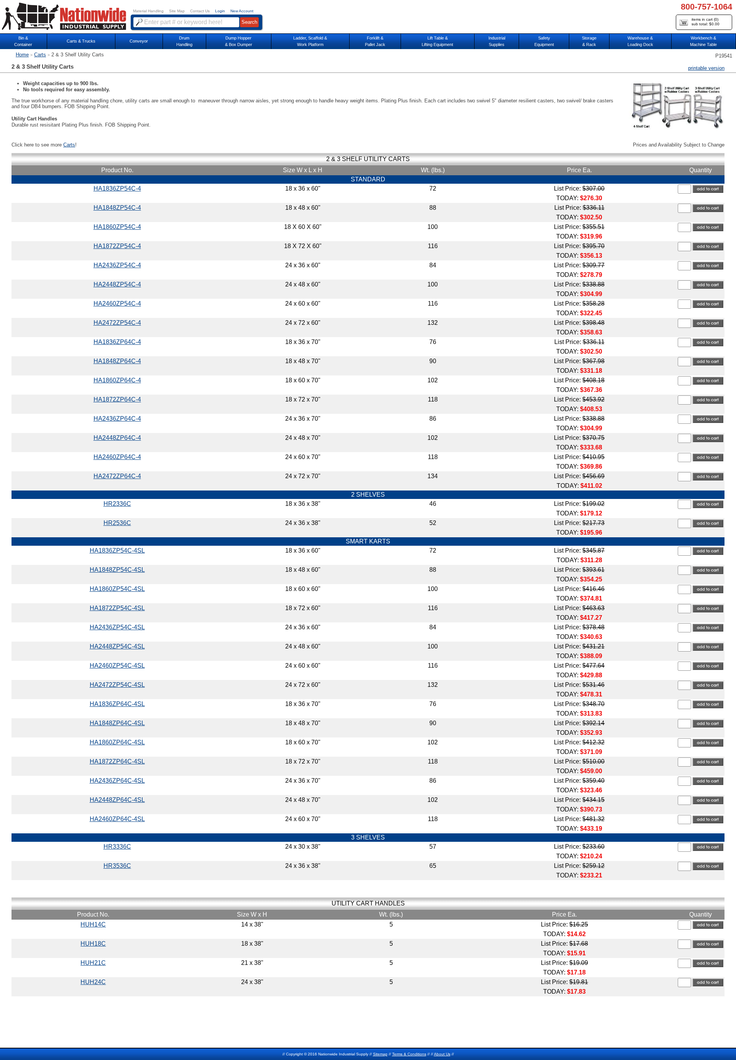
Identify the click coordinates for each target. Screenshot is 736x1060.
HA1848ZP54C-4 (117, 207)
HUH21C (93, 963)
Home (22, 55)
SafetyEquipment (544, 41)
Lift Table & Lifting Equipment (437, 41)
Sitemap (380, 1054)
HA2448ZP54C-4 (117, 284)
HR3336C (117, 846)
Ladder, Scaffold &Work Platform (310, 41)
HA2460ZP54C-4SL (117, 665)
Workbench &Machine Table (703, 41)
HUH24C (93, 982)
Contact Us (200, 11)
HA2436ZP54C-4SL (117, 627)
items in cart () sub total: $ (706, 21)
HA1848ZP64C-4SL (117, 723)
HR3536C (117, 865)
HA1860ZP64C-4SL (117, 742)
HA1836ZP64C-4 (117, 342)
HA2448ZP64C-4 (117, 438)
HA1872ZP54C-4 (117, 246)
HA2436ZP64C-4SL (117, 780)
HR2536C (117, 523)
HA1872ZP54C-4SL (117, 608)
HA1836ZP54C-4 (117, 188)
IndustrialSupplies (496, 41)
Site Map (177, 11)
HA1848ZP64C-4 (117, 361)
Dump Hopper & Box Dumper (238, 41)
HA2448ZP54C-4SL (117, 646)
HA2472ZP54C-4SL (117, 684)
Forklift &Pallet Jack (375, 41)
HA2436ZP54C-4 (117, 265)
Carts (40, 55)
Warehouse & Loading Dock (640, 41)
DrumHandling (184, 41)
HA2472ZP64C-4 (117, 476)
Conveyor (139, 41)
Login (220, 11)
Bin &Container (23, 41)
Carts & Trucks (81, 41)
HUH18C (93, 943)
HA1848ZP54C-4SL (117, 569)
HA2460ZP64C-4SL (117, 819)
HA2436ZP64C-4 (117, 418)
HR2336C (117, 503)
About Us (442, 1054)
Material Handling (148, 11)
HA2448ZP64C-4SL (117, 800)
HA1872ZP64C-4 (117, 399)
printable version (706, 68)
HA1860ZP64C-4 (117, 380)
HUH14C (93, 924)
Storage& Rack (589, 41)
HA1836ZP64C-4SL (117, 704)
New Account (241, 11)
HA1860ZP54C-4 (117, 227)
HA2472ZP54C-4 (117, 322)
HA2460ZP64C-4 (117, 457)
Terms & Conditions (409, 1054)
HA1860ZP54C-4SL (117, 589)
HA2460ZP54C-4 (117, 303)
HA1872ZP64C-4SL (117, 761)
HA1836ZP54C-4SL (117, 550)
